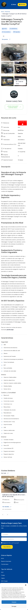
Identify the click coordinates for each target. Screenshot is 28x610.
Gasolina (17, 32)
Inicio (2, 11)
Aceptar (14, 602)
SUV (19, 127)
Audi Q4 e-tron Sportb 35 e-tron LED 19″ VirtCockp (13, 495)
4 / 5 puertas (21, 151)
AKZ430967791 (23, 122)
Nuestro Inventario (6, 561)
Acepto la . (10, 543)
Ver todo (3, 473)
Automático (7, 32)
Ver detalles (5, 506)
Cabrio (3, 578)
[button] (25, 585)
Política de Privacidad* (13, 543)
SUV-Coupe (4, 581)
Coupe (3, 575)
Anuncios (7, 11)
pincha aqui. (10, 329)
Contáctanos (4, 564)
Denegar (14, 606)
